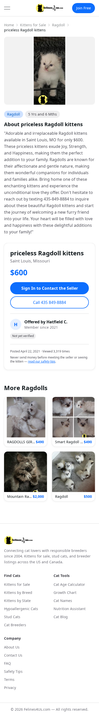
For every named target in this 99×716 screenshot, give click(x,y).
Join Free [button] (83, 8)
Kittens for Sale (33, 25)
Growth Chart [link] (65, 592)
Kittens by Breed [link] (18, 592)
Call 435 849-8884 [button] (49, 302)
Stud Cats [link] (12, 616)
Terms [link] (9, 679)
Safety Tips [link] (13, 671)
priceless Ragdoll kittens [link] (25, 30)
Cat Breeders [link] (15, 624)
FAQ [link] (7, 663)
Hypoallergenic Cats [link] (21, 608)
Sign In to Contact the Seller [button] (49, 288)
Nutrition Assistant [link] (70, 608)
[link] (49, 8)
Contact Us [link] (13, 655)
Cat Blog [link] (61, 616)
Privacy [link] (10, 687)
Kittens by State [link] (17, 600)
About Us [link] (12, 647)
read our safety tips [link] (41, 362)
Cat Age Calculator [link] (69, 584)
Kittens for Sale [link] (17, 584)
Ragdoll (58, 25)
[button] (25, 421)
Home (9, 25)
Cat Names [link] (63, 600)
